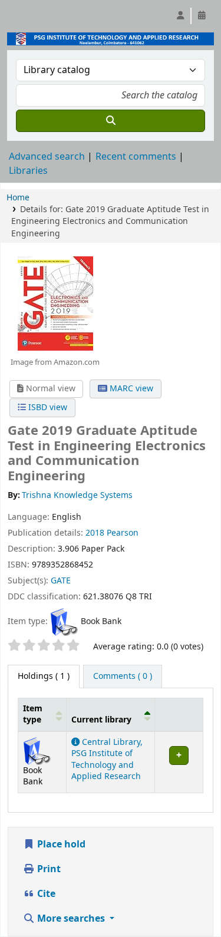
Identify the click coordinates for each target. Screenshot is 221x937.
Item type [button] (32, 714)
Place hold (60, 844)
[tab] (122, 676)
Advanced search (47, 157)
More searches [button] (71, 919)
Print (48, 869)
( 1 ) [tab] (44, 676)
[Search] (110, 121)
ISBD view (46, 407)
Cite (45, 894)
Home (17, 198)
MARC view (130, 388)
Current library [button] (101, 720)
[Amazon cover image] (54, 303)
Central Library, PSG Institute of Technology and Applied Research (107, 759)
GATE (61, 581)
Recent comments (135, 157)
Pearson (122, 533)
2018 (94, 533)
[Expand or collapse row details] (178, 762)
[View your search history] (202, 16)
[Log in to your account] (180, 16)
